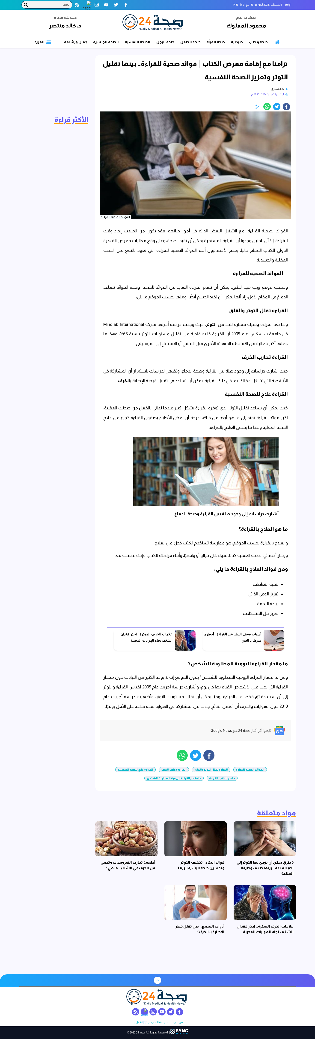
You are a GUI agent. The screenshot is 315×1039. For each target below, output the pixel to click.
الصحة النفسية (137, 42)
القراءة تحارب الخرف (173, 769)
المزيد (39, 42)
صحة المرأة (216, 42)
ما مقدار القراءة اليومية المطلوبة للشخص (174, 778)
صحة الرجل (165, 42)
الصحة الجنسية (106, 42)
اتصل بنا (137, 1022)
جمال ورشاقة (75, 42)
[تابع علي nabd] (87, 5)
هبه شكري (277, 88)
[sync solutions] (179, 1033)
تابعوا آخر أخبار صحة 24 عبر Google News (241, 731)
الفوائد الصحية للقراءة (250, 769)
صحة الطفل (190, 42)
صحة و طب (258, 42)
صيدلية (237, 42)
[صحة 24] (153, 22)
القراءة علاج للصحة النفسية (135, 769)
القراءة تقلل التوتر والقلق (211, 769)
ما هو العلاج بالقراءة (222, 778)
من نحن (178, 1022)
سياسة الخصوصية (157, 1022)
